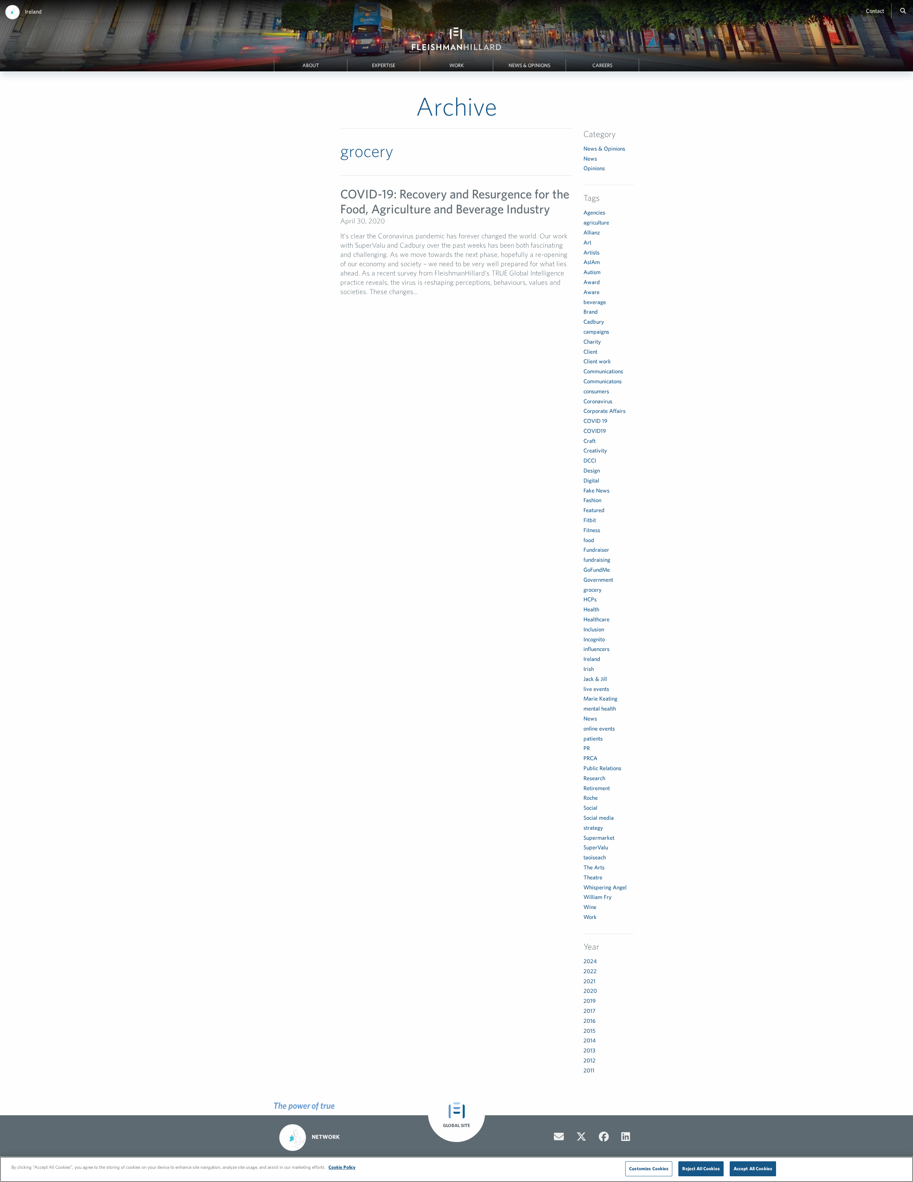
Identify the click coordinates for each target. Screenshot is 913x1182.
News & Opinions (529, 65)
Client (590, 351)
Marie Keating (600, 698)
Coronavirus (597, 401)
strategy (593, 827)
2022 (590, 971)
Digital (591, 480)
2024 (590, 961)
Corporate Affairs (604, 411)
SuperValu (595, 847)
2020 (590, 990)
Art (587, 242)
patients (593, 738)
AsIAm (591, 262)
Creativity (595, 450)
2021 (589, 981)
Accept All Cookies (753, 1168)
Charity (592, 341)
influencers (596, 649)
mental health (599, 708)
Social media (598, 817)
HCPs (590, 599)
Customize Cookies (648, 1168)
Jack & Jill (595, 679)
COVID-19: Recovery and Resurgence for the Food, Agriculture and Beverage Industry (454, 201)
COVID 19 (595, 421)
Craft (589, 441)
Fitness (591, 530)
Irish (588, 669)
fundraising (596, 559)
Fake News (596, 490)
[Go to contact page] (558, 1137)
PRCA (590, 758)
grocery (592, 589)
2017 (589, 1010)
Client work (597, 361)
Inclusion (593, 629)
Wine (589, 907)
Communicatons (602, 381)
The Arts (594, 867)
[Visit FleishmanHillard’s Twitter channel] (581, 1137)
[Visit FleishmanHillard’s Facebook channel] (603, 1137)
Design (591, 470)
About (310, 65)
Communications (603, 371)
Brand (590, 311)
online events (599, 728)
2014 (589, 1040)
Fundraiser (596, 549)
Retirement (596, 788)
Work (456, 65)
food (588, 540)
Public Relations (602, 768)
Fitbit (589, 520)
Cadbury (593, 321)
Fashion (592, 500)
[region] (456, 1169)
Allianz (591, 232)
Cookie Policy (342, 1167)
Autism (592, 272)
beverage (594, 302)
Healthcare (596, 619)
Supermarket (598, 837)
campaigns (596, 331)
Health (591, 609)
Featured (594, 510)
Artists (591, 252)
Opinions (594, 168)
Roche (590, 797)
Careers (602, 65)
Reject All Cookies (700, 1168)
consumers (596, 391)
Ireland (33, 11)
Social (590, 807)
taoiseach (594, 857)
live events (596, 689)
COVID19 (594, 431)
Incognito (594, 639)
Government (598, 579)
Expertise (383, 65)
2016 (589, 1020)
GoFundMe (596, 569)
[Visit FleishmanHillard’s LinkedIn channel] (626, 1137)
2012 (589, 1060)
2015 (589, 1030)
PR (586, 748)
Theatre (592, 877)
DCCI (589, 460)
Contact (875, 10)
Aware (591, 292)
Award (591, 282)
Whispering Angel (605, 887)
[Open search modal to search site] (903, 10)
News (590, 158)
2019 (589, 1000)
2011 (589, 1070)
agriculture (596, 222)
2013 (589, 1050)
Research (594, 778)
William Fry (597, 897)
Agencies (594, 212)
